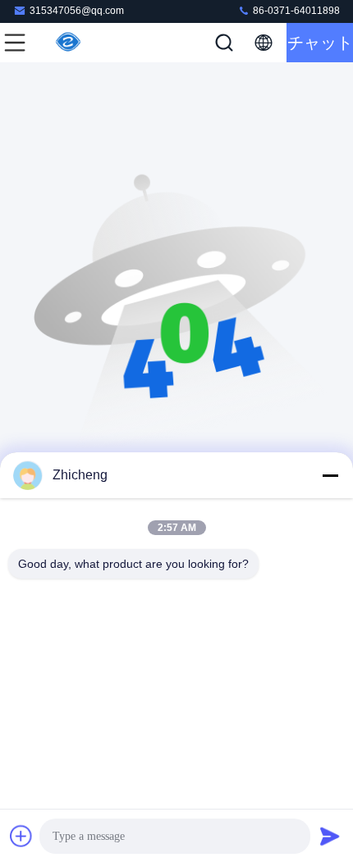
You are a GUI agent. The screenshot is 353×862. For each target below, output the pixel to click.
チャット (320, 43)
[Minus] (330, 475)
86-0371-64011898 (295, 10)
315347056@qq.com (77, 10)
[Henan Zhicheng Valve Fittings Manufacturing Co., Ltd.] (69, 42)
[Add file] (21, 836)
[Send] (330, 836)
